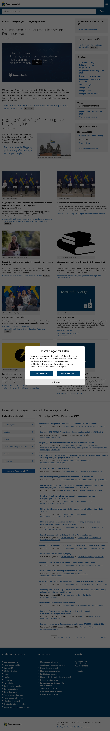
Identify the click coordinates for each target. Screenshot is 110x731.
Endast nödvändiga (68, 373)
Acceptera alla (41, 373)
